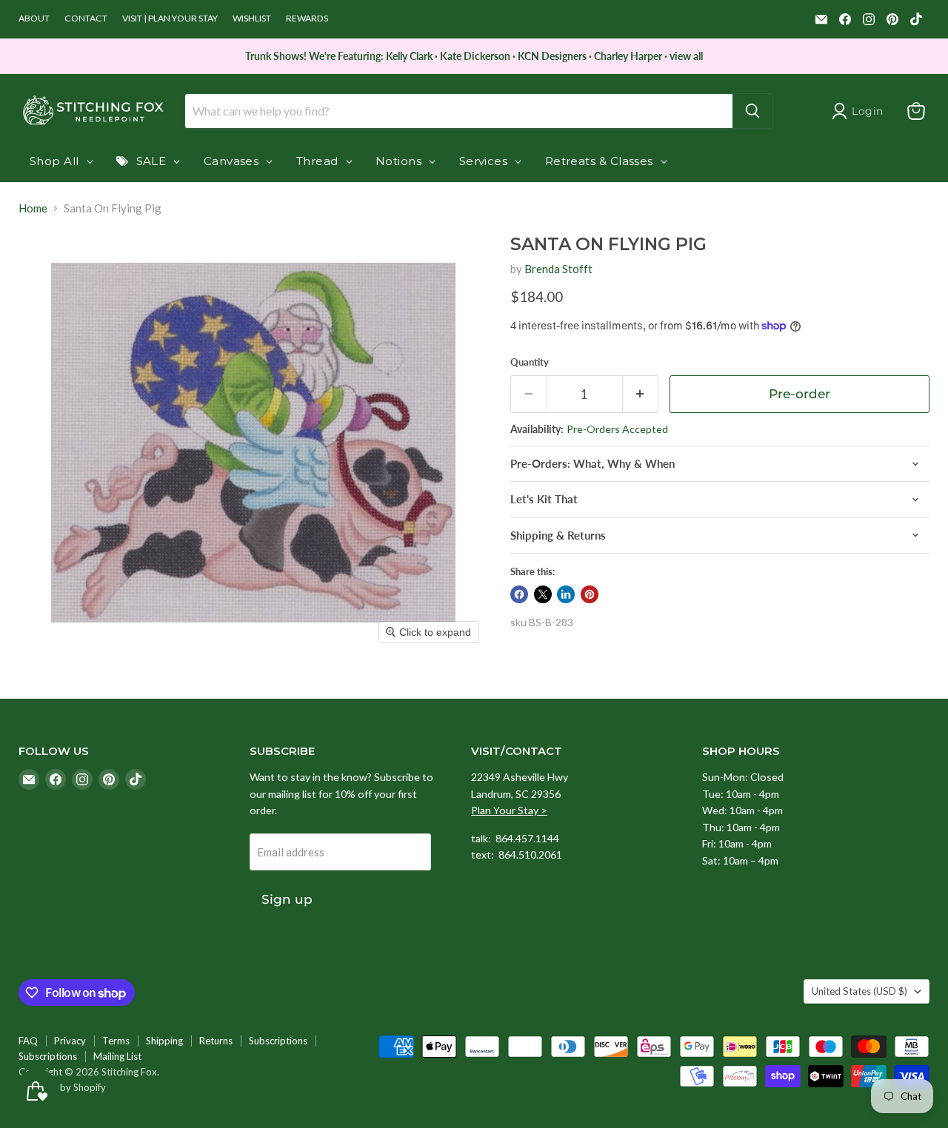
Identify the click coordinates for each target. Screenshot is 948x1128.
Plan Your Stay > (509, 810)
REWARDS (307, 18)
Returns (216, 1041)
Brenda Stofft (558, 268)
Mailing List (117, 1056)
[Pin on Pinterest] (589, 594)
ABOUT (34, 18)
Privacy (70, 1041)
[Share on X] (543, 594)
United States (859, 991)
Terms (116, 1041)
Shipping (164, 1041)
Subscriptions (278, 1041)
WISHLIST (252, 18)
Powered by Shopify (62, 1087)
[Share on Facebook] (519, 594)
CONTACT (85, 18)
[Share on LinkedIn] (566, 594)
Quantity (529, 362)
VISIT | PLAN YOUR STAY (170, 18)
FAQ (28, 1041)
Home (33, 208)
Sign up (287, 899)
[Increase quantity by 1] (641, 394)
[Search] (752, 111)
